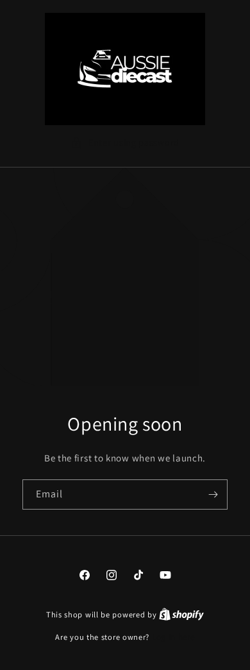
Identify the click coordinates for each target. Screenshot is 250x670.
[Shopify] (181, 614)
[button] (125, 143)
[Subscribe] (213, 494)
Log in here (173, 636)
